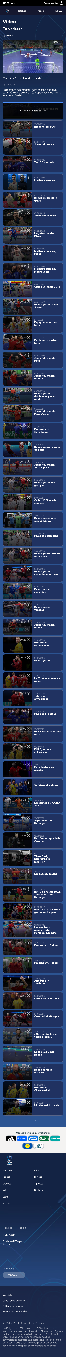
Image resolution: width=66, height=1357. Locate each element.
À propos (38, 1183)
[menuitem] (24, 10)
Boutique (39, 1190)
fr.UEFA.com (9, 1234)
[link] (21, 10)
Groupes (7, 1183)
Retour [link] (9, 35)
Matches (7, 1170)
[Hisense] (55, 1138)
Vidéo (5, 1190)
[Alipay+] (22, 1138)
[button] (57, 10)
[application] (33, 57)
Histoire (38, 1176)
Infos (36, 1170)
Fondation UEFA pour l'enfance (13, 1243)
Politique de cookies (13, 1305)
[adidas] (11, 1138)
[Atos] (33, 1138)
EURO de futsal (7, 11)
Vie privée (7, 1295)
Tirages (6, 1176)
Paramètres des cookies (15, 1311)
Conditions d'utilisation (14, 1300)
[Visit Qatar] (38, 1146)
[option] (33, 110)
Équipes (7, 1203)
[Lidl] (27, 1146)
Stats (5, 1196)
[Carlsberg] (44, 1138)
